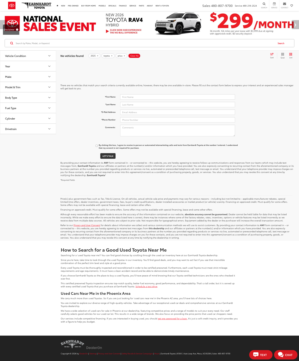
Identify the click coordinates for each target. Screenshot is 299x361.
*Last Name (110, 104)
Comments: (110, 127)
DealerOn (83, 353)
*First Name (110, 96)
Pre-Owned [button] (73, 5)
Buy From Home (88, 5)
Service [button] (132, 5)
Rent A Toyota (162, 5)
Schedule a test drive (146, 286)
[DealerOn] (94, 347)
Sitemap (93, 353)
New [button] (63, 5)
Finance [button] (123, 5)
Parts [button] (141, 5)
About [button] (150, 5)
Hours (156, 353)
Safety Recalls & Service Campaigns (137, 353)
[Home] (57, 5)
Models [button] (102, 5)
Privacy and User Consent (87, 225)
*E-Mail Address (108, 112)
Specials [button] (112, 5)
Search (281, 43)
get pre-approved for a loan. (172, 318)
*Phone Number (108, 119)
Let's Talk (107, 156)
